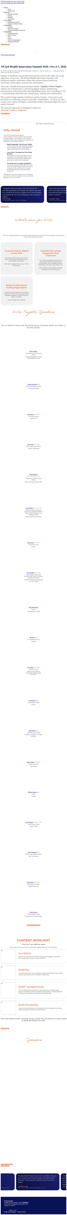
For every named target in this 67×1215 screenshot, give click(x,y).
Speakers (10, 17)
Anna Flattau (29, 508)
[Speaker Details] (33, 341)
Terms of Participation (14, 40)
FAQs (9, 36)
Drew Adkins (33, 351)
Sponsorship (8, 25)
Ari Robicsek (32, 700)
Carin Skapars (29, 822)
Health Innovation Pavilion (15, 24)
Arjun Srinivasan (32, 852)
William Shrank (32, 792)
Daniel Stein (30, 882)
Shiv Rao (32, 637)
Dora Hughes (30, 572)
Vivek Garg (30, 542)
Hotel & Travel (12, 35)
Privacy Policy (22, 1211)
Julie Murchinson (33, 607)
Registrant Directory (13, 41)
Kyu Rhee (30, 667)
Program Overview (13, 14)
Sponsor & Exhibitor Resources (16, 30)
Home (6, 7)
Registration (7, 31)
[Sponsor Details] (14, 1064)
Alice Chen (30, 444)
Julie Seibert (32, 730)
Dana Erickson (33, 474)
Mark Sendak (30, 762)
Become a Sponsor (13, 28)
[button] (5, 44)
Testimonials (11, 11)
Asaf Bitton (30, 414)
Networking (7, 20)
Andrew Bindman (32, 384)
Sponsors (10, 27)
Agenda (10, 15)
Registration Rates (13, 33)
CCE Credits (11, 19)
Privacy (10, 38)
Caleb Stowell (33, 912)
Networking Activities (14, 22)
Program (7, 12)
